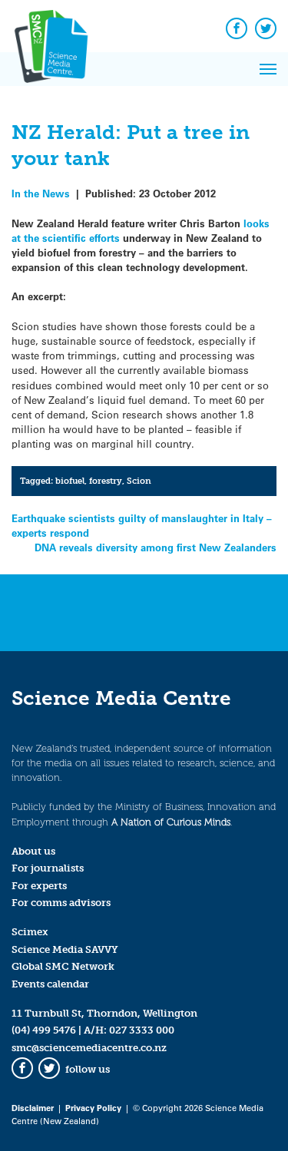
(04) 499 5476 (44, 1030)
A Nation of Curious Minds (170, 822)
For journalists (48, 868)
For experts (39, 885)
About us (33, 851)
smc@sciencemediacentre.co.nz (89, 1047)
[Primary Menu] (268, 69)
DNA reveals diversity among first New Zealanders (155, 547)
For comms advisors (61, 902)
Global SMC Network (63, 966)
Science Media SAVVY (65, 949)
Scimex (30, 932)
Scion (139, 480)
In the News (41, 193)
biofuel (69, 480)
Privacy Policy (93, 1107)
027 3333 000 (141, 1030)
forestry (105, 480)
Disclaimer (33, 1107)
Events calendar (50, 984)
